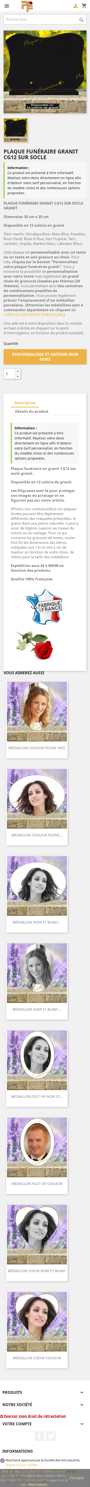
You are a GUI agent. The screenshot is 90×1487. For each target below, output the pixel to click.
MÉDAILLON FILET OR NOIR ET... (37, 1096)
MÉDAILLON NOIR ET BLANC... (37, 922)
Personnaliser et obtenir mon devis (45, 357)
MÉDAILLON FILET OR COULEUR (37, 1183)
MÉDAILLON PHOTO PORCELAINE (34, 314)
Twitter (51, 1436)
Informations (38, 1484)
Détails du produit (31, 411)
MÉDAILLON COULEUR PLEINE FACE (36, 748)
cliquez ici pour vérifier (21, 1465)
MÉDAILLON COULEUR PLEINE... (37, 835)
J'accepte (77, 1478)
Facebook (39, 1436)
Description (25, 402)
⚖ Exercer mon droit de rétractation (33, 1416)
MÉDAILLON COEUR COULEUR (37, 1358)
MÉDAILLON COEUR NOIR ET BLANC (37, 1271)
